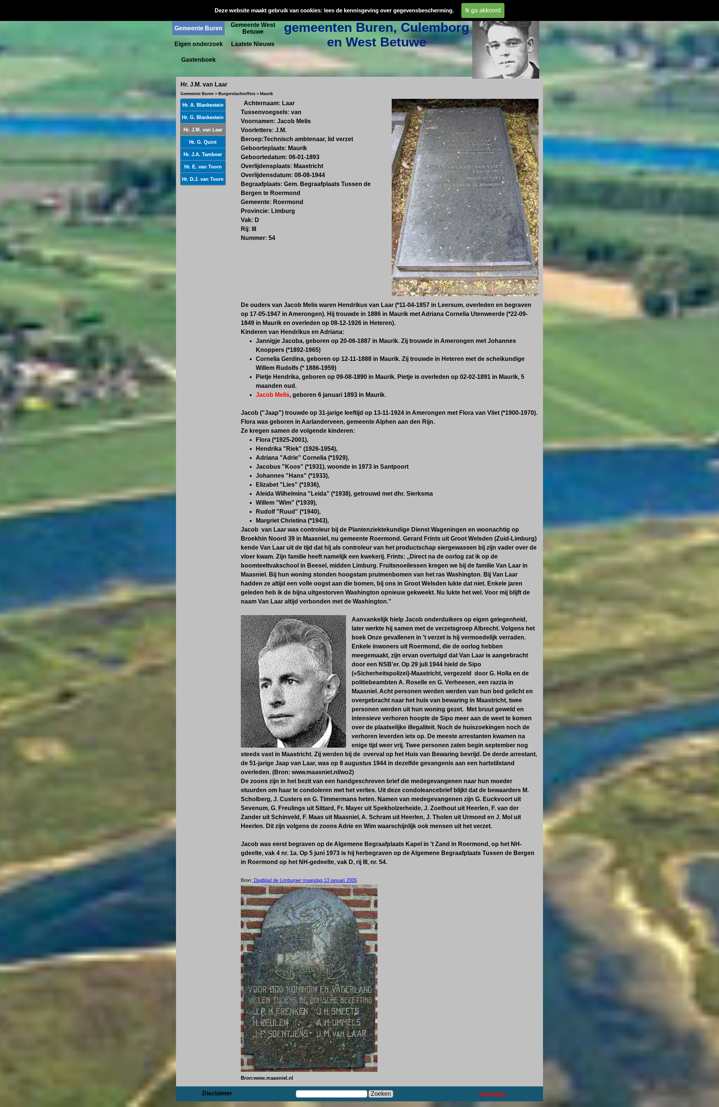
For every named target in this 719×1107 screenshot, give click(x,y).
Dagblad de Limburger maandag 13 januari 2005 (304, 880)
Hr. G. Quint (202, 142)
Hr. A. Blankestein (203, 105)
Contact (492, 1094)
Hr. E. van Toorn (203, 167)
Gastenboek (198, 60)
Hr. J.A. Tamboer (202, 154)
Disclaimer (217, 1093)
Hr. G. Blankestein (203, 117)
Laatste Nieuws (252, 44)
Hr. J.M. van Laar (202, 130)
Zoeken (381, 1094)
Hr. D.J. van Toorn (203, 179)
